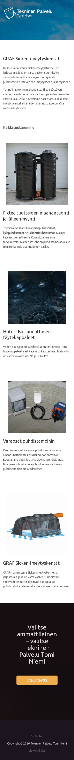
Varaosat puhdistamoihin (29, 440)
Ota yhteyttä (37, 680)
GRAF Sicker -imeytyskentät (31, 563)
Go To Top (37, 736)
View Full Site (37, 750)
